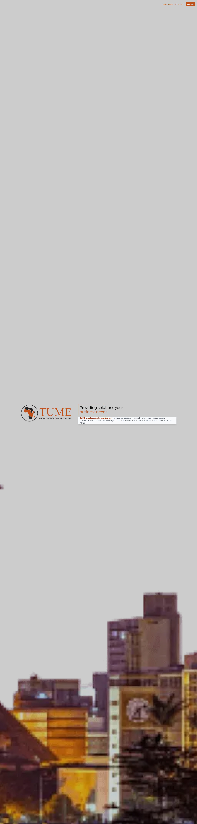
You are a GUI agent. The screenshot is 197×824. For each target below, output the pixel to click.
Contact (190, 4)
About (170, 4)
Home (164, 4)
